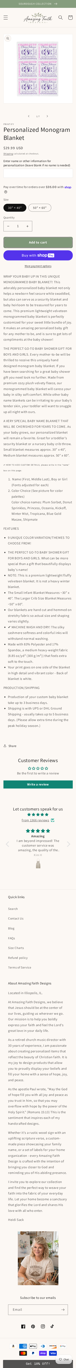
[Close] (68, 676)
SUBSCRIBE (38, 722)
